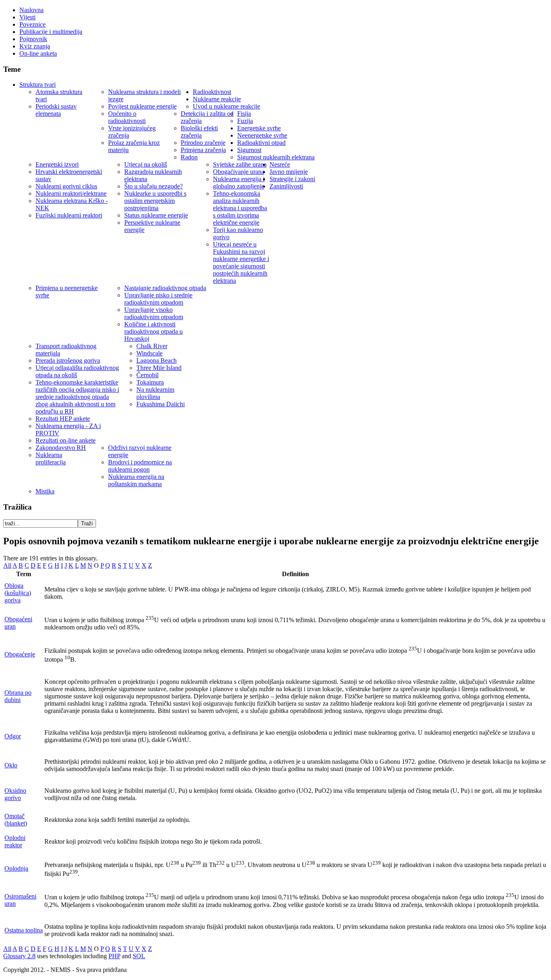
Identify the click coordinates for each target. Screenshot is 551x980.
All (7, 565)
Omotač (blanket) (15, 820)
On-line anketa (38, 53)
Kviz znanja (34, 46)
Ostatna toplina (23, 930)
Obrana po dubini (17, 696)
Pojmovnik (33, 39)
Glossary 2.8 (19, 956)
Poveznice (32, 24)
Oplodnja (16, 868)
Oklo (10, 765)
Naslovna (31, 9)
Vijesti (27, 17)
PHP (114, 956)
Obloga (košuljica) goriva (17, 593)
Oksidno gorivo (15, 794)
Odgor (12, 736)
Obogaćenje (19, 654)
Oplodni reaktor (14, 841)
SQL (139, 956)
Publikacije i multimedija (50, 31)
